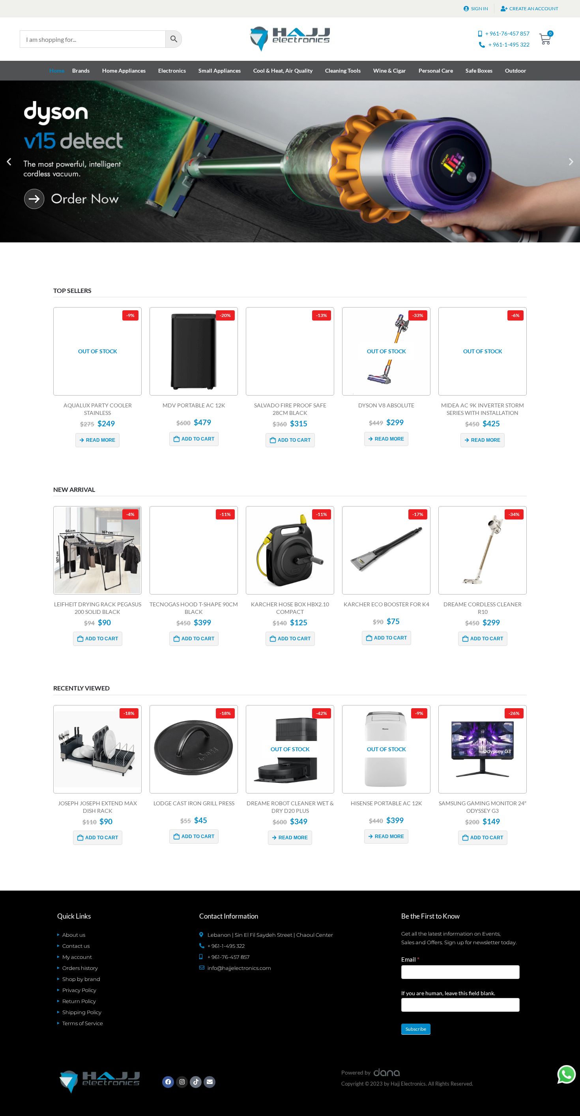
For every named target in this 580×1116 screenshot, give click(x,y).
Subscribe (416, 1029)
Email (410, 959)
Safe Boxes (479, 70)
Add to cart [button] (197, 439)
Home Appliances (124, 70)
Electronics (172, 70)
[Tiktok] (196, 1082)
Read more (100, 440)
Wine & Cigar (389, 70)
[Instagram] (182, 1082)
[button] (9, 162)
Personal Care (436, 70)
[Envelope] (209, 1082)
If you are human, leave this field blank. (448, 993)
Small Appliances (219, 70)
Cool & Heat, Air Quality (282, 70)
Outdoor (515, 70)
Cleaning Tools (343, 70)
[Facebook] (168, 1082)
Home (56, 70)
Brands (81, 70)
